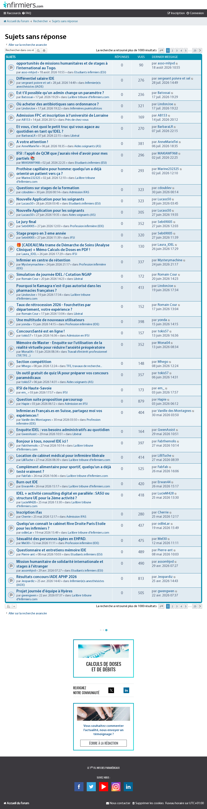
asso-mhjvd (29, 72)
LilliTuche (27, 460)
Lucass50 (27, 203)
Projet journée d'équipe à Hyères (44, 591)
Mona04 (26, 352)
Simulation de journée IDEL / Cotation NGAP (54, 275)
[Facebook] (78, 786)
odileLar (26, 532)
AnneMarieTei (30, 146)
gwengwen (28, 595)
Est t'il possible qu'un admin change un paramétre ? (60, 93)
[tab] (100, 630)
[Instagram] (115, 786)
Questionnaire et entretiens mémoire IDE (51, 550)
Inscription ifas (29, 513)
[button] (161, 50)
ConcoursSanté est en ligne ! (40, 332)
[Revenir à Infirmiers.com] (23, 5)
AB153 (25, 120)
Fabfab (26, 476)
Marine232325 (30, 178)
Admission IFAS (79, 192)
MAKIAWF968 (30, 163)
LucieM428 (28, 502)
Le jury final (26, 222)
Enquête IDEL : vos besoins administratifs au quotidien (63, 430)
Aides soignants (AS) (87, 146)
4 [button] (181, 50)
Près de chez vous (77, 120)
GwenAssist (29, 434)
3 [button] (176, 50)
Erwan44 (27, 486)
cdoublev (27, 192)
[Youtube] (103, 786)
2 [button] (172, 50)
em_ (24, 392)
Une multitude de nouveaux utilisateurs (50, 320)
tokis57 (26, 335)
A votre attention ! (32, 142)
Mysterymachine (32, 264)
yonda (25, 324)
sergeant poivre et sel (35, 83)
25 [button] (194, 50)
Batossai (27, 97)
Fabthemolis (29, 445)
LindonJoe (28, 108)
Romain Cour (29, 279)
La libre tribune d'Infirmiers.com (88, 97)
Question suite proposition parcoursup (49, 400)
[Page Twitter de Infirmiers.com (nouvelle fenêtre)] (111, 690)
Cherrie (26, 516)
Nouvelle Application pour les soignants (50, 199)
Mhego (26, 366)
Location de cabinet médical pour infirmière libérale (60, 456)
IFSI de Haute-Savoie (34, 388)
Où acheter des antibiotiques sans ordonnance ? (57, 104)
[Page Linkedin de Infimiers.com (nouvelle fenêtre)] (126, 690)
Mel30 (25, 543)
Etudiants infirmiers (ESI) (90, 72)
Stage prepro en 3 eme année (41, 234)
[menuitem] (26, 13)
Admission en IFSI (78, 335)
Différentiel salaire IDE (35, 79)
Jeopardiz (28, 581)
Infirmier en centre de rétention (43, 260)
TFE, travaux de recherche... (84, 366)
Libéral (74, 135)
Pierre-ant (28, 554)
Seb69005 (28, 226)
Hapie (25, 404)
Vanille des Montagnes (36, 420)
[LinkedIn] (128, 786)
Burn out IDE (27, 482)
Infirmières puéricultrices (86, 108)
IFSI (72, 237)
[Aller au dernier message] (177, 63)
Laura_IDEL (29, 254)
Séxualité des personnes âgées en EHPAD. (51, 539)
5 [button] (185, 50)
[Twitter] (91, 786)
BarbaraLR (28, 135)
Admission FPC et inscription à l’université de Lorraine (62, 116)
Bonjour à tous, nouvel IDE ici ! (42, 442)
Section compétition (33, 362)
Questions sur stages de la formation (47, 188)
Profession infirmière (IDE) (87, 226)
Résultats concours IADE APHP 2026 (46, 577)
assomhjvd (28, 570)
